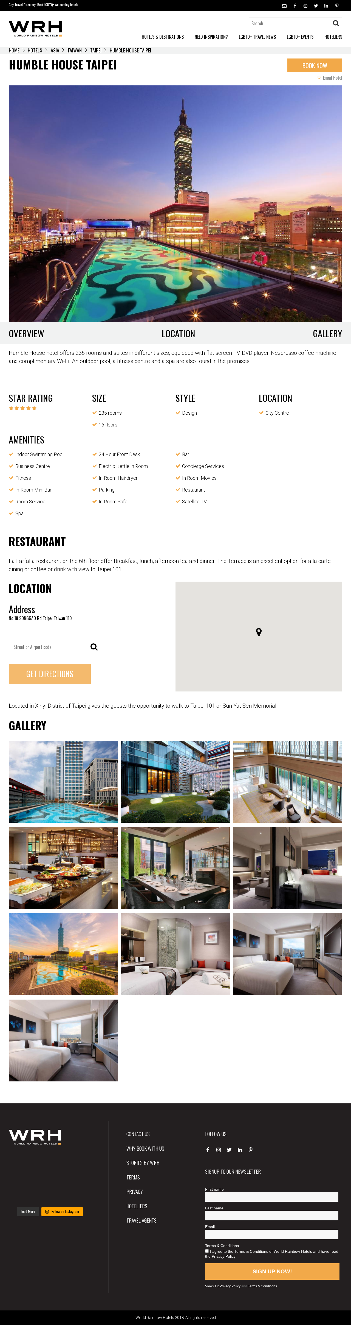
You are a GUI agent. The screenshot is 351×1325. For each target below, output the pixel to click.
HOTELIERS (333, 37)
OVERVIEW (26, 333)
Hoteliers (136, 1206)
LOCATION (178, 333)
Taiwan (74, 50)
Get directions (49, 673)
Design (189, 413)
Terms (133, 1177)
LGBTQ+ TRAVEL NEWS (257, 37)
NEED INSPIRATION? (211, 37)
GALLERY (327, 333)
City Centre (277, 413)
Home (14, 50)
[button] (258, 632)
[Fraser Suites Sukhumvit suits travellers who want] (21, 1161)
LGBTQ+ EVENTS (300, 37)
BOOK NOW (314, 65)
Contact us (138, 1133)
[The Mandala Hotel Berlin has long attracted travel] (50, 1161)
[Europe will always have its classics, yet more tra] (78, 1195)
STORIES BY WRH (142, 1162)
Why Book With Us (145, 1148)
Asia (55, 50)
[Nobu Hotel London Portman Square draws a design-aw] (78, 1178)
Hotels (35, 50)
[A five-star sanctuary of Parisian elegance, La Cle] (21, 1178)
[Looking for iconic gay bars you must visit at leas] (50, 1178)
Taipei (95, 50)
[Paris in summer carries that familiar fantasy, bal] (21, 1195)
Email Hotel (332, 77)
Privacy (134, 1191)
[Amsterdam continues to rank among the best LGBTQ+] (78, 1161)
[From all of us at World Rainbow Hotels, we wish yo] (50, 1195)
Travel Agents (141, 1220)
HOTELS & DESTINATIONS (163, 37)
